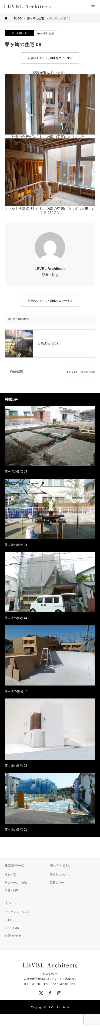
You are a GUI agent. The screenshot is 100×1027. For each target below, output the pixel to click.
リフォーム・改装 (16, 882)
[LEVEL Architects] (51, 6)
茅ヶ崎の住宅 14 (16, 618)
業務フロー (57, 882)
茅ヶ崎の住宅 (45, 33)
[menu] (93, 6)
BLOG (8, 920)
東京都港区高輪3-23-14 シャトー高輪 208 (50, 978)
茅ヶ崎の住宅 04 (16, 471)
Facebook (49, 992)
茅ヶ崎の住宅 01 (16, 829)
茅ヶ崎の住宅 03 (16, 545)
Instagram (58, 992)
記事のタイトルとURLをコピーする (50, 58)
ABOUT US (12, 928)
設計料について (60, 874)
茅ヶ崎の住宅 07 (16, 691)
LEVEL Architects (50, 269)
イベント (11, 903)
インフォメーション (17, 912)
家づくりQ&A (60, 865)
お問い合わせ (13, 935)
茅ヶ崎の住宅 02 (16, 765)
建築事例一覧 (14, 865)
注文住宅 (10, 874)
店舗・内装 (12, 890)
